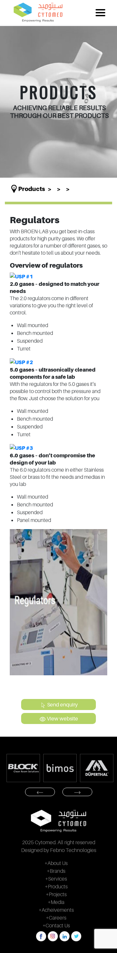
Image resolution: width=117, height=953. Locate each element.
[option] (27, 768)
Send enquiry (62, 704)
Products (31, 188)
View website (62, 718)
